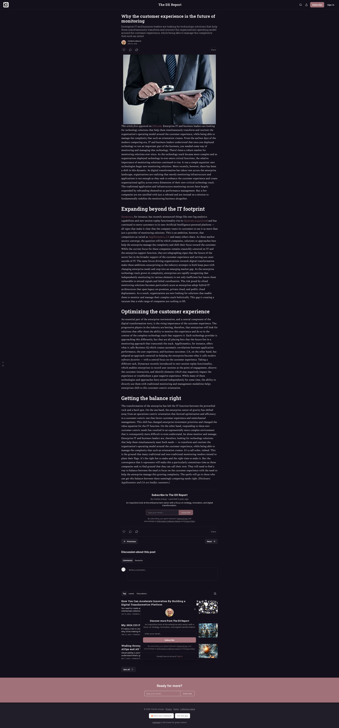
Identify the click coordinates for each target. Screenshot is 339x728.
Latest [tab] (131, 593)
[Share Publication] (306, 4)
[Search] (300, 4)
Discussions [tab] (142, 593)
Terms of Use (182, 646)
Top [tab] (124, 593)
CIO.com (157, 126)
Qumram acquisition (195, 221)
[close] (195, 609)
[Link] (117, 209)
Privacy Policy (189, 649)
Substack (156, 722)
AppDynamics (156, 237)
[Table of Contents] (3, 364)
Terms (176, 709)
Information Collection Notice (168, 649)
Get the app (182, 715)
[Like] (124, 49)
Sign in (330, 4)
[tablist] (132, 560)
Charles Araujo (134, 41)
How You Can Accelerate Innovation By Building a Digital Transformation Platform (153, 602)
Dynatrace (127, 217)
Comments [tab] (127, 560)
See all (126, 669)
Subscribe (317, 4)
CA (168, 237)
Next (209, 541)
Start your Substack (162, 715)
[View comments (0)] (130, 49)
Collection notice (187, 709)
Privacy (169, 709)
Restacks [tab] (139, 560)
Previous (131, 541)
